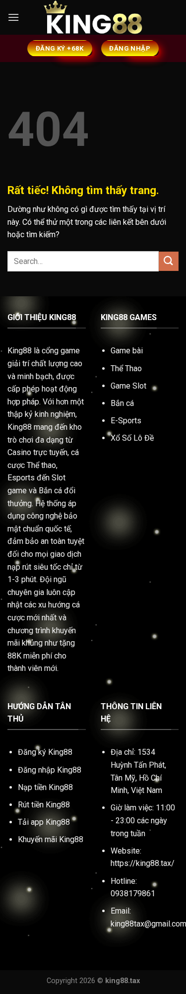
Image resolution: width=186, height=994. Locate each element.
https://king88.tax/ (143, 863)
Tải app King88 (44, 822)
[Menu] (13, 17)
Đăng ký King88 (45, 752)
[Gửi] (169, 261)
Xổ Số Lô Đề (132, 438)
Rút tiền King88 (44, 804)
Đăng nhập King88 (49, 770)
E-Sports (126, 420)
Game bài (127, 350)
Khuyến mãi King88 (50, 839)
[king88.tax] (93, 17)
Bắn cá (122, 403)
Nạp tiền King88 (45, 787)
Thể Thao (126, 368)
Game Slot (128, 386)
